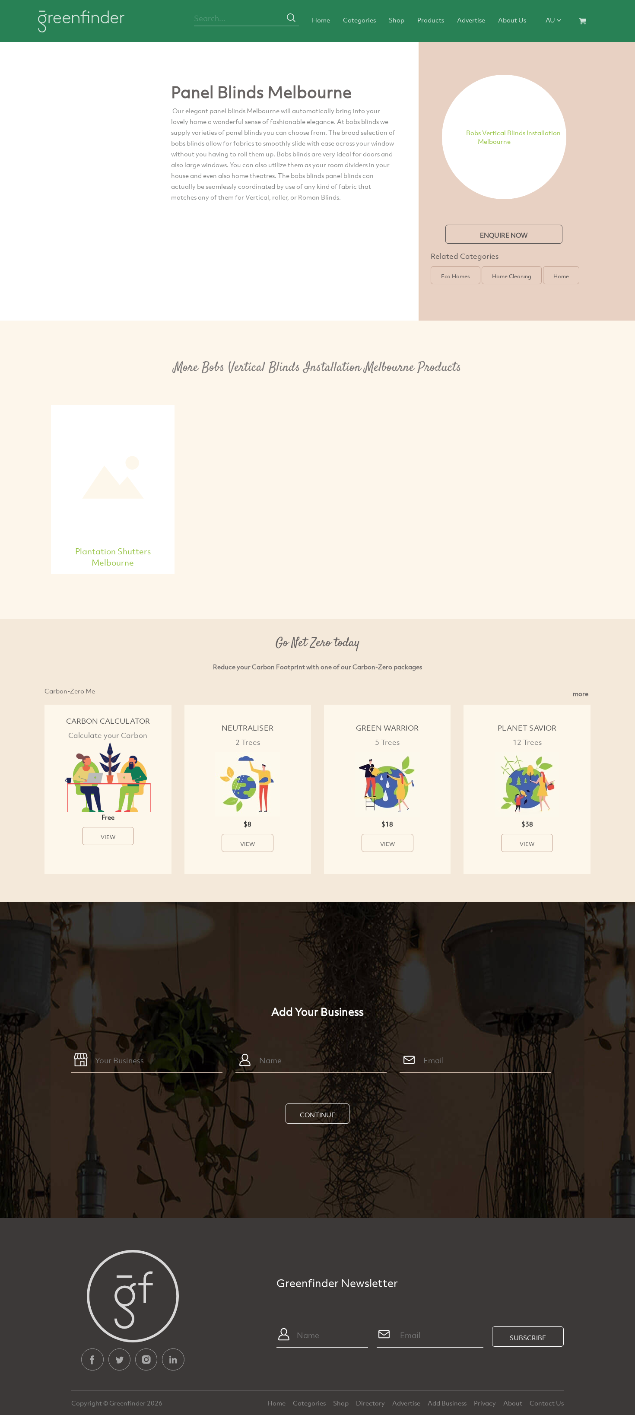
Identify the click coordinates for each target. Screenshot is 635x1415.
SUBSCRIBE (528, 1337)
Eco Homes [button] (455, 276)
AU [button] (551, 20)
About (513, 1403)
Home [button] (561, 276)
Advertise (471, 20)
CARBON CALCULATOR (108, 721)
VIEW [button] (108, 837)
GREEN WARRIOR (387, 728)
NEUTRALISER (247, 728)
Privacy (485, 1403)
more (580, 693)
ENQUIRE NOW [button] (504, 235)
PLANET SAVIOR (527, 728)
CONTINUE (317, 1114)
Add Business (448, 1403)
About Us (512, 20)
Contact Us (547, 1403)
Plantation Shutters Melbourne (113, 556)
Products (430, 20)
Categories (359, 20)
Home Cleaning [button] (511, 276)
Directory (371, 1403)
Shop (396, 20)
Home (321, 20)
